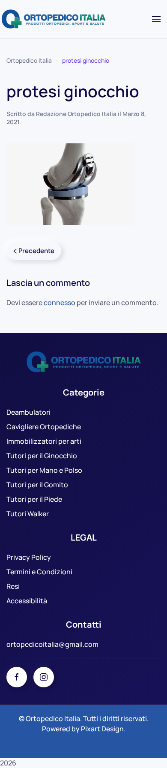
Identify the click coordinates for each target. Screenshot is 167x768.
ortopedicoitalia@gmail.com (52, 644)
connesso (59, 302)
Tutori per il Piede (34, 499)
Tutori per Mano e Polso (44, 470)
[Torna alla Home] (55, 19)
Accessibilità (26, 600)
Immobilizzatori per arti (43, 441)
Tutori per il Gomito (37, 484)
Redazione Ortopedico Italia (76, 114)
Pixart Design (102, 728)
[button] (156, 19)
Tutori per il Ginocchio (41, 455)
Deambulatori (28, 412)
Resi (13, 586)
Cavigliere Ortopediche (43, 426)
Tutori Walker (27, 513)
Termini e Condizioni (39, 571)
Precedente (36, 250)
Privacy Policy (28, 557)
